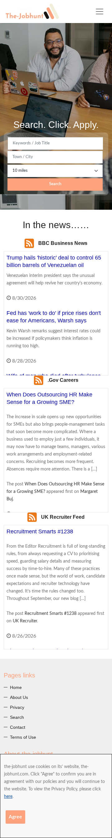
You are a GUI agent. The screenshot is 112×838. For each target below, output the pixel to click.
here (8, 796)
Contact (17, 727)
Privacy (17, 707)
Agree (15, 816)
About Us (19, 697)
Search (55, 184)
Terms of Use (23, 737)
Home (16, 687)
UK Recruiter (25, 621)
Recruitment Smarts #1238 (51, 613)
